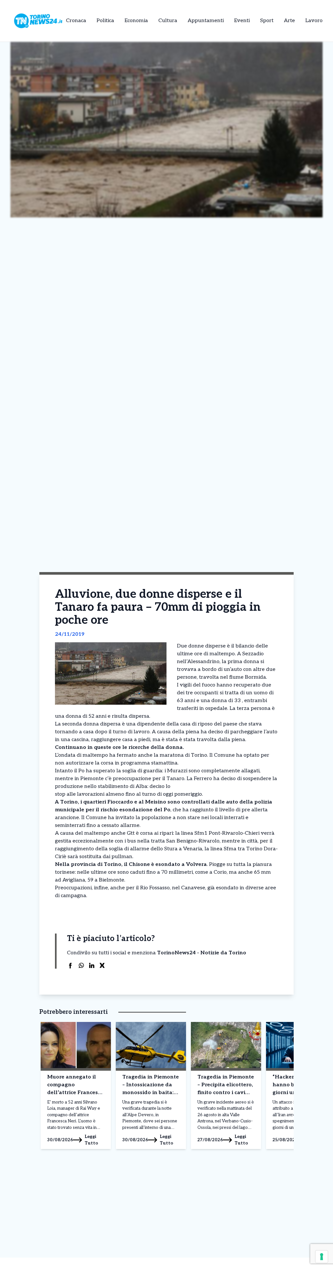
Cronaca (76, 21)
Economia (136, 21)
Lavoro (314, 21)
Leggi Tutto (91, 1140)
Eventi (242, 21)
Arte (289, 21)
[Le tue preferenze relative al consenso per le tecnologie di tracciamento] (321, 1256)
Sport (266, 21)
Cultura (167, 21)
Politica (105, 21)
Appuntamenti (206, 21)
